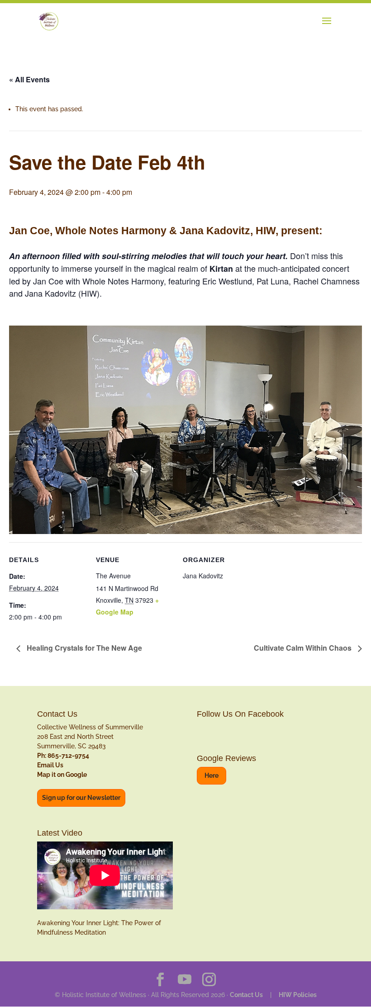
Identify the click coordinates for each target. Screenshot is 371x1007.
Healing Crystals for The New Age (83, 648)
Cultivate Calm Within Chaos (303, 648)
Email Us (50, 765)
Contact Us (246, 994)
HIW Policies (298, 994)
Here (211, 775)
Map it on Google (62, 774)
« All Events (29, 79)
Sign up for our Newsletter (81, 797)
